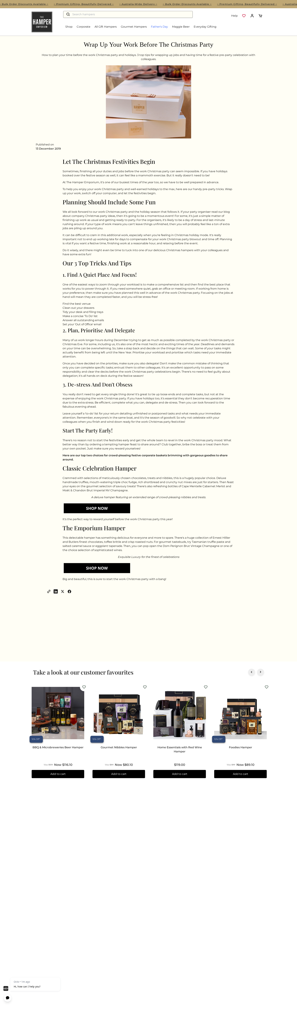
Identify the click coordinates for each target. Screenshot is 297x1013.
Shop (69, 26)
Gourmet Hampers (134, 26)
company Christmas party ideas (93, 216)
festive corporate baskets (149, 455)
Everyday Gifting (205, 26)
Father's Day (159, 26)
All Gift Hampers (106, 26)
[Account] (252, 16)
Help (234, 15)
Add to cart (58, 774)
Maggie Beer (181, 26)
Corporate (83, 26)
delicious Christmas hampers (173, 250)
